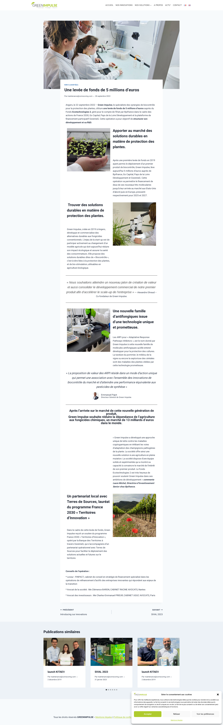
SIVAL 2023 (157, 612)
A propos (158, 5)
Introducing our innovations (73, 612)
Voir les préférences (205, 714)
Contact (177, 5)
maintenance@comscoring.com (80, 96)
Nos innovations (124, 5)
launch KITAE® (56, 672)
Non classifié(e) (71, 85)
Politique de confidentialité (127, 717)
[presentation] (64, 652)
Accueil (109, 5)
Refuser (176, 714)
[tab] (106, 689)
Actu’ (168, 5)
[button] (218, 694)
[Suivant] (175, 663)
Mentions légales (176, 720)
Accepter (148, 714)
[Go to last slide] (48, 663)
